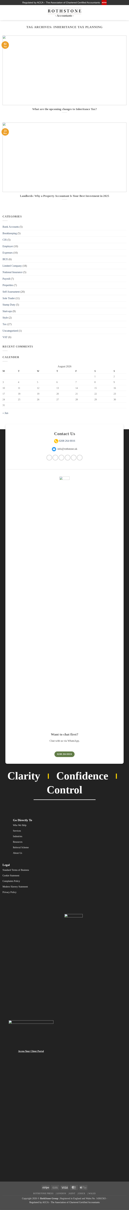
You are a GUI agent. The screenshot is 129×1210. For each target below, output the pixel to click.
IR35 (5, 259)
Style (5, 317)
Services (17, 831)
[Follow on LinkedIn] (120, 12)
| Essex (81, 1193)
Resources (17, 842)
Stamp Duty (9, 304)
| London (61, 1193)
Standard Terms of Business (16, 870)
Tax (5, 324)
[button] (5, 12)
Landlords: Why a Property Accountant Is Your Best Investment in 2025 (64, 196)
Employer (8, 246)
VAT (5, 337)
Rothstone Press (43, 1193)
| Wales (92, 1193)
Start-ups (7, 311)
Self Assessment (11, 291)
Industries (17, 836)
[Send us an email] (115, 12)
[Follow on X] (67, 457)
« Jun (5, 413)
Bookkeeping (10, 233)
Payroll (6, 278)
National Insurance (13, 272)
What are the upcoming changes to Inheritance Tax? (64, 109)
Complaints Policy (11, 881)
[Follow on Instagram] (111, 12)
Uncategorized (10, 330)
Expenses (8, 252)
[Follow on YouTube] (124, 12)
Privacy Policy (9, 892)
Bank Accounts (11, 226)
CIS (5, 239)
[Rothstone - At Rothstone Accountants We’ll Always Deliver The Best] (64, 12)
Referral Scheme (21, 847)
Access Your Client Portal (31, 1051)
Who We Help (19, 825)
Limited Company (12, 265)
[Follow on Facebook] (49, 457)
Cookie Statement (11, 875)
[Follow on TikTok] (61, 457)
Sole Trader (9, 298)
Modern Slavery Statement (15, 886)
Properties (8, 285)
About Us (17, 853)
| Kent (71, 1193)
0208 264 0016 (67, 440)
